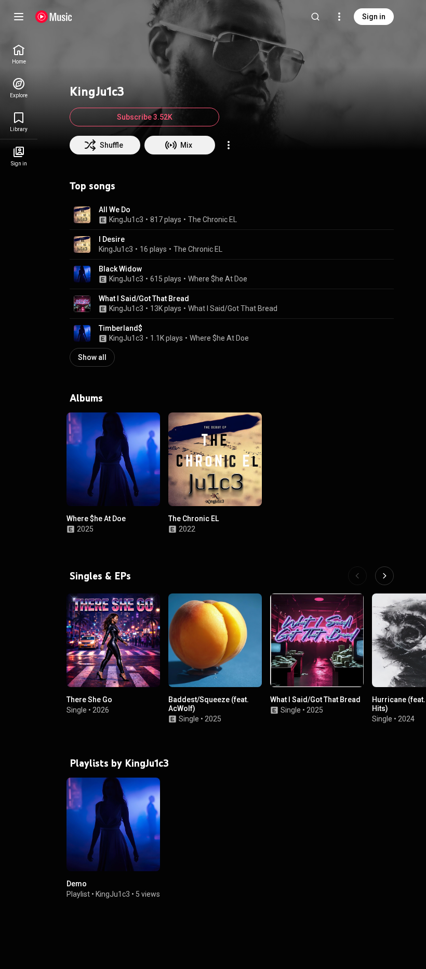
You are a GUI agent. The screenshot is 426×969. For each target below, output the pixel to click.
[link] (18, 54)
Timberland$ (120, 328)
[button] (82, 214)
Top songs (92, 185)
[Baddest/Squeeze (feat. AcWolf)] (215, 640)
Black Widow (120, 269)
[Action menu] (228, 145)
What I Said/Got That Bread (144, 298)
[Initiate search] (315, 16)
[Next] (384, 575)
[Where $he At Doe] (113, 459)
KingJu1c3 (126, 219)
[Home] (53, 16)
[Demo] (113, 824)
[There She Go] (113, 640)
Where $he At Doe (217, 279)
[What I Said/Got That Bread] (317, 640)
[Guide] (18, 16)
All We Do (114, 209)
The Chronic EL (212, 219)
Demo (76, 884)
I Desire (112, 239)
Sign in (373, 16)
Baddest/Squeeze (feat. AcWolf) (208, 704)
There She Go (89, 699)
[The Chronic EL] (215, 459)
